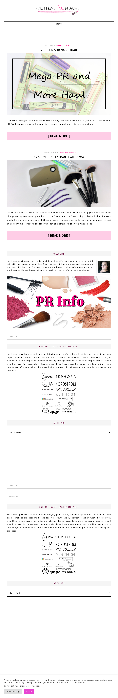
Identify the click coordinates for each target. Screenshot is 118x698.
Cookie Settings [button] (13, 691)
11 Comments (70, 153)
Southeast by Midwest (59, 10)
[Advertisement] (59, 37)
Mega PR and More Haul (59, 50)
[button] (59, 23)
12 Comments (68, 46)
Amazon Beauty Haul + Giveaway (59, 157)
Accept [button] (29, 691)
